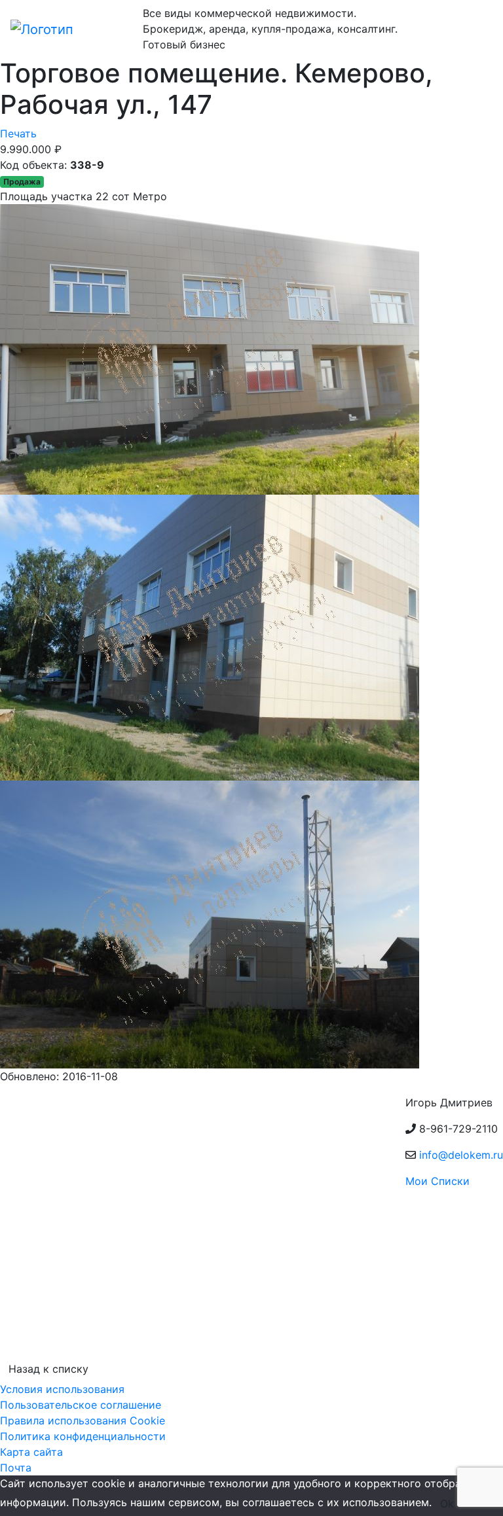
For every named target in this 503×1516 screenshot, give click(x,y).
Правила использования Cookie (82, 1420)
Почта (15, 1467)
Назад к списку (48, 1368)
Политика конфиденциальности (83, 1436)
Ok (447, 1503)
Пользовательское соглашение (80, 1404)
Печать (18, 133)
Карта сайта (31, 1451)
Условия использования (62, 1389)
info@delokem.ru (461, 1154)
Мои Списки (437, 1181)
